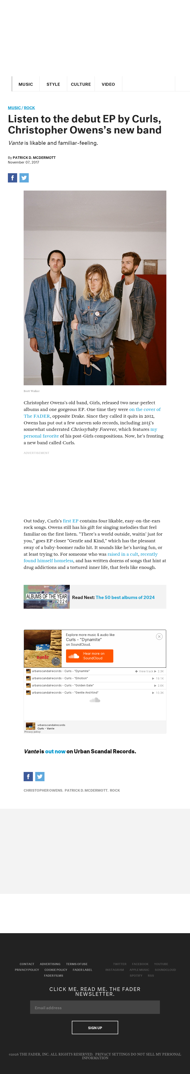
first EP (71, 521)
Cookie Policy (55, 969)
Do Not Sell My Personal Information (131, 1056)
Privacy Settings (112, 1054)
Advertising (50, 963)
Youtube (161, 963)
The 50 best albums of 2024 (125, 596)
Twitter (120, 963)
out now (55, 750)
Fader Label (82, 969)
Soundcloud (165, 969)
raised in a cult (123, 554)
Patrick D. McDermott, (86, 790)
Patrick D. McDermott (34, 157)
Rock (29, 107)
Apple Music (139, 969)
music (14, 107)
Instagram (114, 969)
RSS (151, 975)
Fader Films (53, 975)
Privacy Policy (27, 969)
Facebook (140, 963)
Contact (27, 963)
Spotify (136, 975)
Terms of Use (77, 963)
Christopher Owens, (43, 790)
